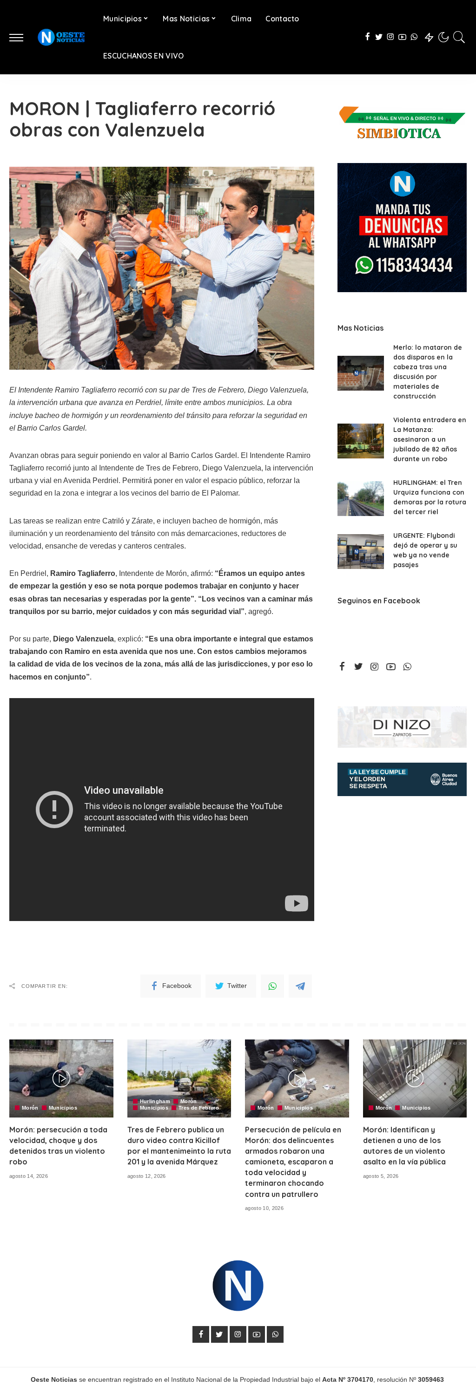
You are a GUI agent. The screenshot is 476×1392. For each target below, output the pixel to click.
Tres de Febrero (198, 1108)
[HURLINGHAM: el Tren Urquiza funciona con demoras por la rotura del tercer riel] (360, 498)
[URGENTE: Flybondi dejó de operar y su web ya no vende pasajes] (360, 551)
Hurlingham (155, 1101)
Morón (30, 1108)
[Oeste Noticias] (61, 37)
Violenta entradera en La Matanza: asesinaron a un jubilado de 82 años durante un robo (429, 439)
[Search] (459, 37)
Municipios (63, 1108)
